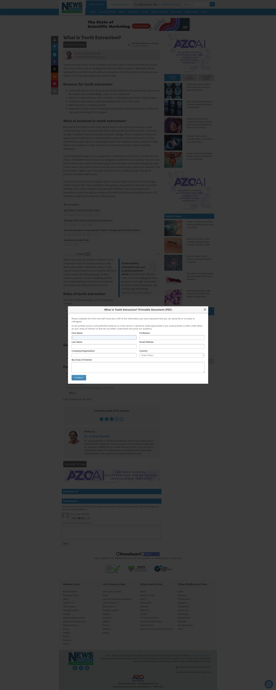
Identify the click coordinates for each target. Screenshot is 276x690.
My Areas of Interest (82, 359)
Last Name (77, 342)
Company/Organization (83, 350)
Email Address (146, 342)
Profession (144, 333)
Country (143, 350)
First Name (77, 333)
